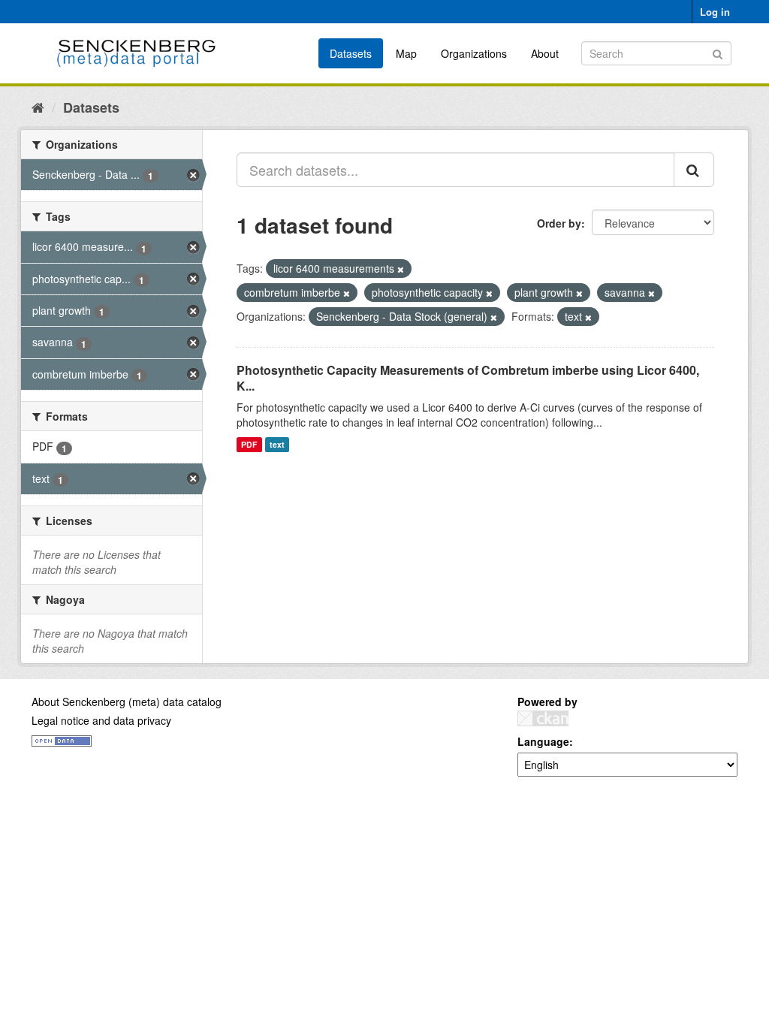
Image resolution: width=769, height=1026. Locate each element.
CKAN (542, 718)
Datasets (351, 53)
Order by (559, 223)
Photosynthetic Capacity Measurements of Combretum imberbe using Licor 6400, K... (468, 377)
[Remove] (400, 269)
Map (406, 53)
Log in (715, 12)
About (545, 53)
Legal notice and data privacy (101, 720)
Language (543, 741)
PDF (249, 444)
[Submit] (717, 52)
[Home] (38, 106)
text (277, 444)
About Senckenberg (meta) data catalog (127, 701)
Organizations (474, 53)
